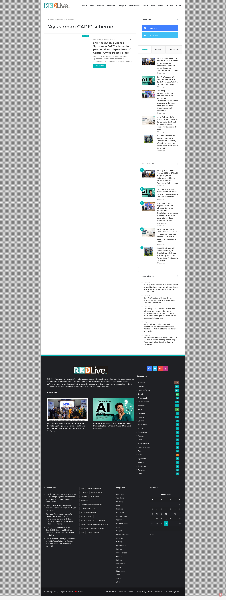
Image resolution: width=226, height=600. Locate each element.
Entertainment (134, 5)
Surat (82, 532)
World (92, 5)
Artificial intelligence (94, 488)
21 (170, 519)
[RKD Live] (57, 5)
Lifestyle (121, 5)
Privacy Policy (141, 592)
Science (141, 421)
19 (161, 519)
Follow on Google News (172, 592)
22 (175, 519)
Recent (145, 49)
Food (140, 440)
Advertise (130, 592)
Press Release (143, 443)
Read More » (99, 66)
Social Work (142, 432)
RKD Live (98, 39)
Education (111, 5)
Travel (140, 394)
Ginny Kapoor (95, 496)
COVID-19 (84, 492)
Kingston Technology (88, 508)
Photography (143, 398)
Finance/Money (144, 447)
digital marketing (96, 492)
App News (142, 466)
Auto (153, 5)
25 (157, 524)
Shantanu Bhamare (97, 528)
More (160, 5)
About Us (122, 592)
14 (170, 514)
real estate (84, 528)
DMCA (150, 592)
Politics (140, 474)
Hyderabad (84, 500)
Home (51, 20)
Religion (141, 462)
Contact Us (158, 592)
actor (82, 488)
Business (100, 5)
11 (157, 514)
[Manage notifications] (220, 595)
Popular (158, 49)
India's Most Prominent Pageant (91, 504)
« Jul (151, 534)
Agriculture (142, 459)
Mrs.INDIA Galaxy (86, 516)
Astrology (141, 470)
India (83, 5)
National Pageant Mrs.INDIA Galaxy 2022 (94, 524)
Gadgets (141, 413)
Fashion (141, 436)
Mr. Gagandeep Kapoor (88, 512)
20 (166, 519)
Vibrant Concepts (93, 532)
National (141, 417)
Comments (173, 49)
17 (152, 519)
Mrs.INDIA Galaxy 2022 (88, 520)
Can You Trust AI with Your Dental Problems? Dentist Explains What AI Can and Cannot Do (61, 507)
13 (166, 514)
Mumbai (102, 520)
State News (142, 425)
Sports (140, 428)
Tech (145, 5)
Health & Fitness (144, 390)
